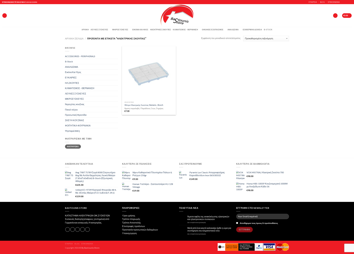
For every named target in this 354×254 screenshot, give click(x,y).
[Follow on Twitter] (348, 2)
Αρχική (85, 29)
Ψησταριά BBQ (72, 131)
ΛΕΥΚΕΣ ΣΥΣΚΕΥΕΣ (99, 29)
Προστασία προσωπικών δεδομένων (140, 229)
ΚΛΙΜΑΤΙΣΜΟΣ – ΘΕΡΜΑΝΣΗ (185, 29)
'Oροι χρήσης (128, 215)
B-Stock (268, 29)
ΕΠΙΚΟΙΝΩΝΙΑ (334, 2)
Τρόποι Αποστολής (131, 222)
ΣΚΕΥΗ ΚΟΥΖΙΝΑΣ (74, 120)
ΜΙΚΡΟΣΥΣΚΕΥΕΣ (74, 98)
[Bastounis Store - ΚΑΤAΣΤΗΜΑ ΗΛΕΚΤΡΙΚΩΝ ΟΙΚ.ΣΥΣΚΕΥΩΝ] (177, 15)
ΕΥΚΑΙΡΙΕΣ (71, 77)
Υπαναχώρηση (129, 233)
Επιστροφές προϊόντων (133, 226)
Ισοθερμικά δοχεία (252, 29)
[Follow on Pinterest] (87, 229)
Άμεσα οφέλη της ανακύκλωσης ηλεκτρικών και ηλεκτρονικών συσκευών (208, 217)
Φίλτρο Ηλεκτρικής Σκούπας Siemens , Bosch (143, 105)
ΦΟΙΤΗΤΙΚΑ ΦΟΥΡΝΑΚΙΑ (78, 125)
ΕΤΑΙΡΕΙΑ (313, 2)
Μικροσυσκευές (120, 29)
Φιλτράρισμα (73, 146)
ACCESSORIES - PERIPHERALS (80, 56)
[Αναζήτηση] (4, 15)
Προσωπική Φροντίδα (75, 115)
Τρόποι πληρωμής (131, 219)
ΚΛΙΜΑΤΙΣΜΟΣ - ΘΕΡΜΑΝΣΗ (79, 88)
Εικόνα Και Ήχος (140, 29)
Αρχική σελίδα (74, 38)
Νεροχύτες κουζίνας (74, 104)
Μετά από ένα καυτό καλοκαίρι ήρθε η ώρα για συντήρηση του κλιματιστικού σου (209, 229)
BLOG (322, 2)
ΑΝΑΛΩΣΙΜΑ (233, 29)
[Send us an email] (350, 2)
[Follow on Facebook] (342, 2)
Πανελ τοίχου (71, 109)
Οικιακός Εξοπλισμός (212, 29)
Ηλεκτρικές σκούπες (160, 29)
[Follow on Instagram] (345, 2)
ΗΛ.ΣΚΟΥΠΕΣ (72, 83)
